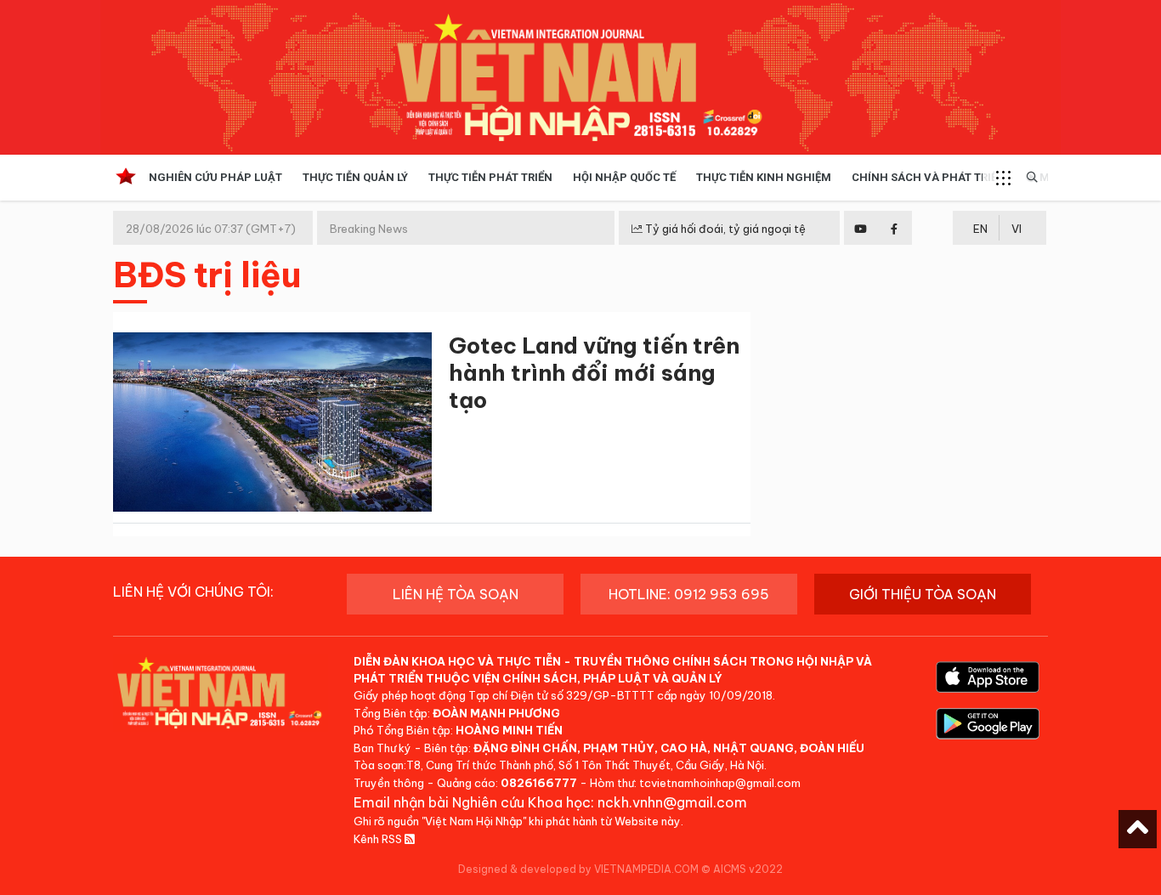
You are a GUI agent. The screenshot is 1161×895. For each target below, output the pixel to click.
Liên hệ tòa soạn (455, 594)
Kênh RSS (379, 839)
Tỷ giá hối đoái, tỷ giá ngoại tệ (724, 228)
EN (980, 228)
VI (1016, 228)
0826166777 (539, 783)
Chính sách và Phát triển (928, 177)
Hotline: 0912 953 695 (689, 594)
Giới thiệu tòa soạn (922, 594)
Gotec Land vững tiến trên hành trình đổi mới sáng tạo (594, 372)
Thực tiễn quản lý (355, 177)
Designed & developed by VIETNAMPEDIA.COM (578, 869)
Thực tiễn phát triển (490, 177)
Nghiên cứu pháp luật (215, 177)
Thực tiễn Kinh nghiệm (763, 177)
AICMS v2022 (748, 869)
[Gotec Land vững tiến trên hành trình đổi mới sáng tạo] (272, 425)
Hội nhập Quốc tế (624, 177)
